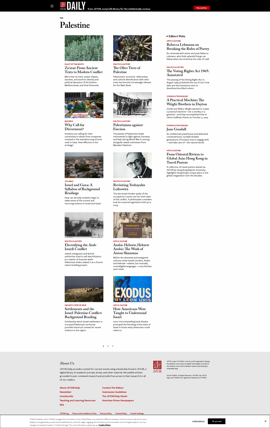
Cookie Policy (121, 413)
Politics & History (121, 64)
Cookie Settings (137, 413)
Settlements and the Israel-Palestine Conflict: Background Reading (83, 313)
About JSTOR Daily (70, 387)
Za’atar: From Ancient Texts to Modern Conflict (84, 70)
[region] (135, 421)
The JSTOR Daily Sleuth (114, 396)
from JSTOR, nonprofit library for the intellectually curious (119, 9)
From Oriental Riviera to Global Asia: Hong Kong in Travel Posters (187, 159)
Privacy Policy (106, 413)
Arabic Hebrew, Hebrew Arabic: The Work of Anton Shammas (131, 249)
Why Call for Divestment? (74, 127)
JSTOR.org (64, 413)
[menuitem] (202, 8)
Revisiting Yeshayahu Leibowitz (129, 187)
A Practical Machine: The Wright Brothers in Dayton (187, 102)
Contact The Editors (113, 387)
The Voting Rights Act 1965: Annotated (188, 73)
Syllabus (69, 181)
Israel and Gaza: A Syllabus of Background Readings (82, 189)
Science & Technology (177, 96)
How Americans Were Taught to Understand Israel (130, 313)
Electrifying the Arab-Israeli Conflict (81, 247)
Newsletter (201, 7)
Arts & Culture (120, 241)
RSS (62, 404)
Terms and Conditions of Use (84, 413)
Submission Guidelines (114, 392)
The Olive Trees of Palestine (126, 70)
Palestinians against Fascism (128, 127)
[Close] (265, 421)
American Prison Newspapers (118, 400)
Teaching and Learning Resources (77, 400)
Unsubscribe (66, 396)
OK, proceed (216, 421)
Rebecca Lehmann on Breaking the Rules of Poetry (188, 47)
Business (69, 121)
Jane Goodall (176, 130)
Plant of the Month (74, 64)
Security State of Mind (75, 305)
